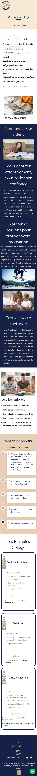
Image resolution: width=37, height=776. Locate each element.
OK (19, 772)
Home (12, 25)
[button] (32, 771)
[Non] (35, 768)
